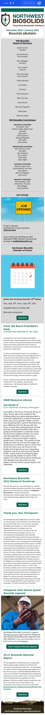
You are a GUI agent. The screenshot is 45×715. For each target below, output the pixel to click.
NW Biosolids (22, 40)
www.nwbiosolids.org (32, 711)
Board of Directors (22, 43)
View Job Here (9, 230)
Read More (22, 318)
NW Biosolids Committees (22, 120)
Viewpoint (24, 641)
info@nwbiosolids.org (13, 711)
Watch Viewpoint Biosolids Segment (22, 647)
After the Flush (12, 635)
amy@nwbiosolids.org (22, 241)
